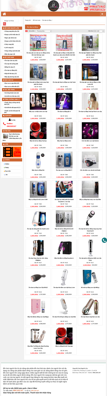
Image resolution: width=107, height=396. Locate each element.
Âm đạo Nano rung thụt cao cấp (90, 317)
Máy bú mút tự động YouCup (38, 141)
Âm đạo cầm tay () (11, 60)
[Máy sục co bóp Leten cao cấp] (38, 101)
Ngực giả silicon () (10, 38)
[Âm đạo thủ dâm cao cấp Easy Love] (64, 277)
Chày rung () (9, 44)
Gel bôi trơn (9, 90)
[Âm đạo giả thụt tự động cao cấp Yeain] (64, 72)
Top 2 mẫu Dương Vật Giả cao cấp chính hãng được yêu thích (12, 137)
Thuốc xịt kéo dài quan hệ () (12, 111)
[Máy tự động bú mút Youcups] (64, 336)
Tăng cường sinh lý (12, 99)
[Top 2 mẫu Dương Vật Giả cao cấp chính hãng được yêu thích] (5, 136)
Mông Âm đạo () (10, 67)
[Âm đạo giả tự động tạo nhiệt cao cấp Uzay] (90, 248)
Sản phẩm (30, 31)
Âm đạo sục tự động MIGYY (64, 170)
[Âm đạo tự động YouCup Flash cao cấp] (90, 101)
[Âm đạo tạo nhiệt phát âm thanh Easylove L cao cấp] (64, 189)
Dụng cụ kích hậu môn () (13, 41)
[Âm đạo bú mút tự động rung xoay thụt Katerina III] (90, 218)
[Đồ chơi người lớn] (53, 5)
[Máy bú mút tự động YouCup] (38, 130)
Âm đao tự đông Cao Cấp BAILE (38, 287)
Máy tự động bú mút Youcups (64, 346)
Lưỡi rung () (9, 47)
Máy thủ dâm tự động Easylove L (64, 258)
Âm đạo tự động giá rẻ (64, 111)
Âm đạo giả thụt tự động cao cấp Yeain (64, 82)
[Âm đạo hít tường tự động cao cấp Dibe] (64, 306)
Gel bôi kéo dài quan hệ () (12, 107)
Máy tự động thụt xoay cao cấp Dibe (90, 199)
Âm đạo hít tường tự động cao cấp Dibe (64, 317)
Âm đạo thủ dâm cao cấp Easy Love (64, 287)
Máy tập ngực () (10, 54)
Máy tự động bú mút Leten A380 (38, 199)
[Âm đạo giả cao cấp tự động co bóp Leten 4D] (90, 72)
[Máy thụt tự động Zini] (38, 160)
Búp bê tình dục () (11, 73)
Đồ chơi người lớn (11, 28)
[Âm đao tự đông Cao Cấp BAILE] (38, 277)
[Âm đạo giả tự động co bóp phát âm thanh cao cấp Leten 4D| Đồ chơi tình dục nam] (64, 42)
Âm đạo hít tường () (11, 64)
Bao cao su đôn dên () (12, 86)
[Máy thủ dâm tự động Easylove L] (64, 248)
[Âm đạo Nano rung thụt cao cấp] (90, 306)
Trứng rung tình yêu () (12, 31)
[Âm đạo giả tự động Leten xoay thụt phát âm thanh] (38, 72)
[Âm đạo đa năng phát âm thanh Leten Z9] (38, 218)
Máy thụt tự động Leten (64, 141)
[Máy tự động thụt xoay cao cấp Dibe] (90, 189)
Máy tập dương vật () (12, 77)
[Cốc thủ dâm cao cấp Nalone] (90, 130)
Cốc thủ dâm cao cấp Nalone (90, 141)
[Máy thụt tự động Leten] (64, 130)
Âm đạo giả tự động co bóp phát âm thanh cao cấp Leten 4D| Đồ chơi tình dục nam (64, 55)
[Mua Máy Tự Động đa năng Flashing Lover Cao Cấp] (38, 336)
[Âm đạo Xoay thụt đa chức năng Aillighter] (38, 248)
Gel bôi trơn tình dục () (12, 96)
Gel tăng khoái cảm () (12, 93)
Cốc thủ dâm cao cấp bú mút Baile (90, 170)
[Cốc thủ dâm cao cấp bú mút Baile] (90, 160)
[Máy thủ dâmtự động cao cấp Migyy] (38, 306)
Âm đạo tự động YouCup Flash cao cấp (90, 111)
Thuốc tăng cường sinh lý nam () (12, 103)
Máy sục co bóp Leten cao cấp (38, 111)
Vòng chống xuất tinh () (12, 51)
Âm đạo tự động (32, 27)
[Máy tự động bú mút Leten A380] (38, 189)
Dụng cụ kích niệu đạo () (12, 34)
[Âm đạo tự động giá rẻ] (64, 101)
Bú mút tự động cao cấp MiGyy (90, 287)
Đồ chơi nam (9, 57)
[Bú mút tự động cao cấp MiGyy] (90, 277)
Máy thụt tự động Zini (38, 170)
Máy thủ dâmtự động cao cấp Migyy (38, 317)
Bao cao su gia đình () (12, 83)
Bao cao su (8, 80)
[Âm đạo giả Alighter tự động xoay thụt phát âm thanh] (90, 42)
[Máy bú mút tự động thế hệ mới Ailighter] (64, 218)
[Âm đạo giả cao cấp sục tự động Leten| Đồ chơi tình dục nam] (38, 42)
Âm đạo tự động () (11, 70)
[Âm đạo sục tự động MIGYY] (64, 160)
